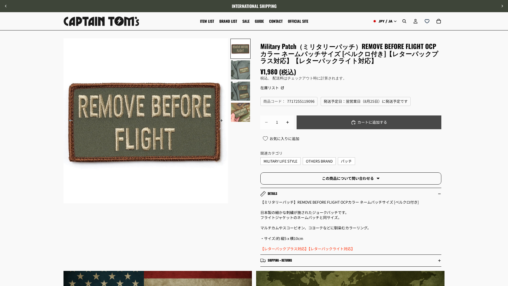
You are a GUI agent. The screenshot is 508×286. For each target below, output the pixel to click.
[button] (501, 241)
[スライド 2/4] (240, 69)
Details (272, 193)
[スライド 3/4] (240, 91)
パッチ (346, 161)
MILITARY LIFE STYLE (280, 161)
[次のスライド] (502, 6)
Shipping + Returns (280, 260)
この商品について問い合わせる (348, 178)
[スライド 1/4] (240, 48)
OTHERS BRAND (319, 161)
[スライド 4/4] (240, 112)
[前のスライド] (6, 6)
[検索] (404, 21)
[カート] (438, 21)
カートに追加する (372, 122)
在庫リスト (270, 87)
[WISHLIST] (427, 21)
